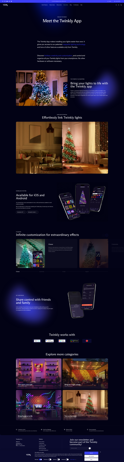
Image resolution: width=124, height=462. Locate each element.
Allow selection (91, 456)
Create (63, 272)
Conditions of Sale (42, 445)
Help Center (67, 1)
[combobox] (109, 1)
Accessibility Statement (43, 450)
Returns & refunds (42, 448)
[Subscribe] (90, 448)
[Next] (71, 1)
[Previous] (47, 1)
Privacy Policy (41, 441)
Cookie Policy (41, 443)
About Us (18, 441)
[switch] (50, 459)
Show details (72, 459)
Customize (41, 272)
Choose (18, 272)
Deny (91, 459)
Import (87, 272)
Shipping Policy (42, 446)
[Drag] (62, 148)
